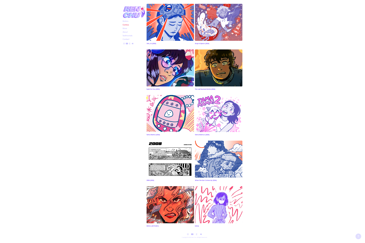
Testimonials (127, 36)
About (125, 32)
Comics (126, 25)
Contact (126, 39)
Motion (125, 21)
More (125, 28)
